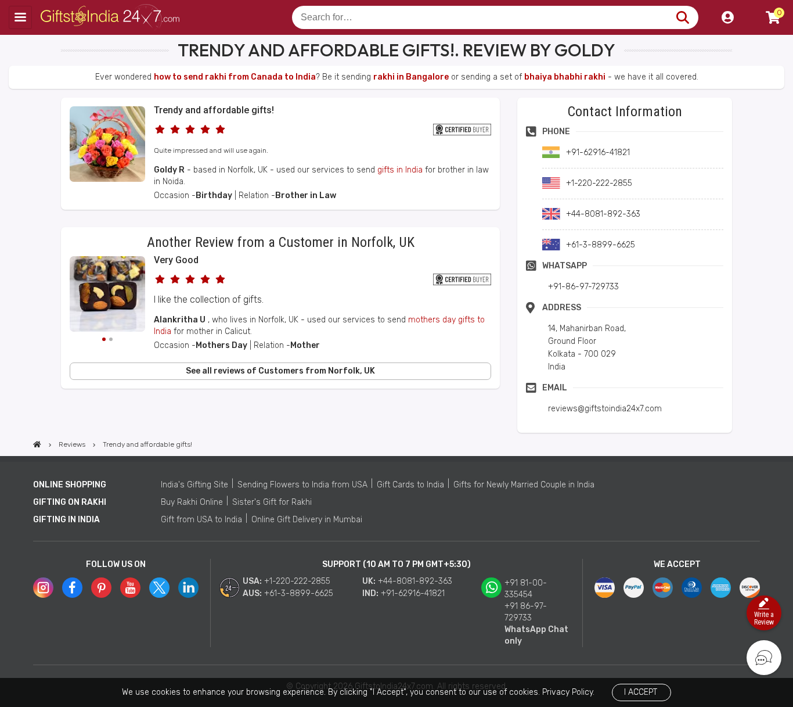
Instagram (43, 587)
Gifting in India (66, 520)
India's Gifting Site (194, 485)
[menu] (20, 17)
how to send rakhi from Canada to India (235, 77)
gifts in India (400, 170)
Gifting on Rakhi (69, 502)
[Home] (37, 444)
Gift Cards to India (410, 485)
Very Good (176, 259)
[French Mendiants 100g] (107, 295)
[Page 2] (111, 339)
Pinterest (101, 587)
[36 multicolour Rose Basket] (107, 179)
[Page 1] (104, 339)
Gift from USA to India (201, 520)
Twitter (159, 587)
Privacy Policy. (568, 692)
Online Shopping (69, 485)
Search (682, 17)
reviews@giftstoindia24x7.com (605, 409)
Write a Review (764, 618)
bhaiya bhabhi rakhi (564, 77)
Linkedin (188, 587)
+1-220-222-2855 (297, 581)
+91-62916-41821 (413, 593)
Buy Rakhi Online (192, 502)
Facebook (72, 587)
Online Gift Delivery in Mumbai (306, 520)
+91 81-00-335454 (525, 589)
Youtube (130, 587)
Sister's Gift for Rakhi (272, 502)
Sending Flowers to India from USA (302, 485)
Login (727, 17)
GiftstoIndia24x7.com (111, 17)
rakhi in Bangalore (411, 77)
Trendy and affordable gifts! (214, 110)
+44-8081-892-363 (415, 581)
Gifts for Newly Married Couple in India (523, 485)
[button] (65, 410)
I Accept (640, 692)
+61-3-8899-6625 (298, 593)
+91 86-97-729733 (525, 612)
